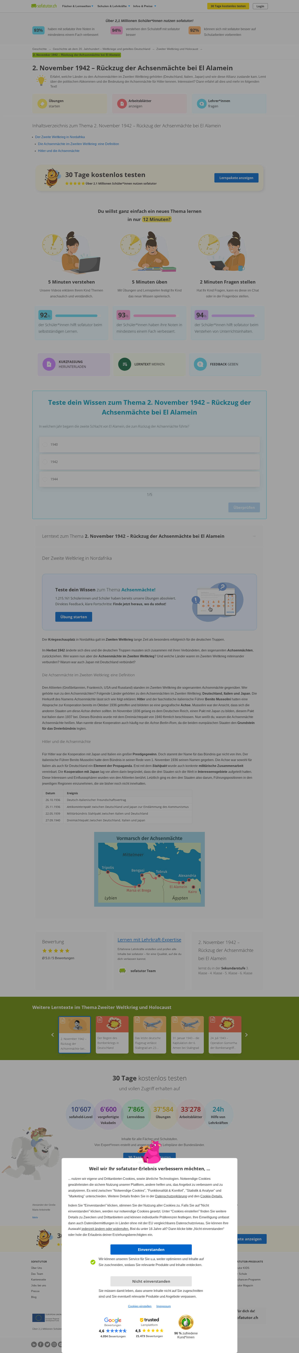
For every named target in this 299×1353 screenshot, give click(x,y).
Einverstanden (151, 1249)
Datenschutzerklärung (171, 1196)
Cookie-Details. (211, 1196)
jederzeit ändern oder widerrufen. (105, 1229)
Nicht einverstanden (151, 1281)
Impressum (163, 1306)
